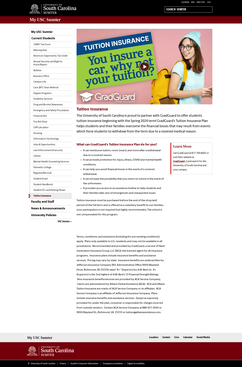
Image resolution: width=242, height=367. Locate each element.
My (45, 19)
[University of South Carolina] (50, 351)
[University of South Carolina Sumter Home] (53, 9)
